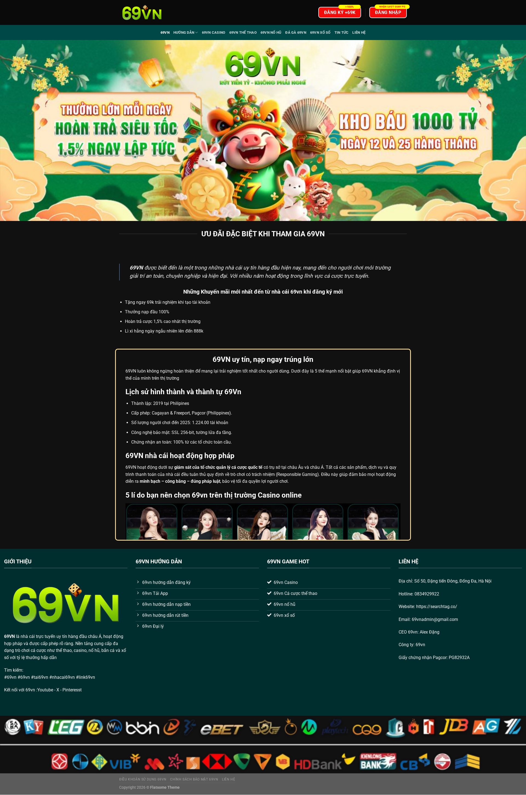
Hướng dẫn (183, 32)
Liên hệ (358, 32)
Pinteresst (72, 689)
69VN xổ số (320, 32)
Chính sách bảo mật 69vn (194, 779)
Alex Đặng (429, 632)
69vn (165, 32)
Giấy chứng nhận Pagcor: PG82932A (434, 657)
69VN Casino (213, 32)
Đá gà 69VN (295, 32)
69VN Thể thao (243, 32)
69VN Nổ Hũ (271, 32)
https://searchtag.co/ (436, 606)
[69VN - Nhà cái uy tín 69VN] (142, 12)
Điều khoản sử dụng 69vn (143, 779)
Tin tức (342, 32)
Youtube (45, 689)
